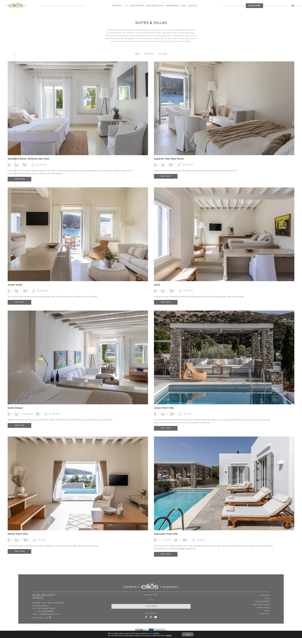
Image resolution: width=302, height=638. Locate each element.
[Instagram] (151, 617)
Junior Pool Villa (164, 408)
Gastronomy (137, 6)
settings (169, 635)
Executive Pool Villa (166, 534)
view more (19, 179)
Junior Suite (15, 285)
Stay (125, 6)
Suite (157, 285)
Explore (116, 6)
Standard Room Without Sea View (28, 159)
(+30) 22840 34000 (45, 608)
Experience (172, 6)
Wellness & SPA (155, 6)
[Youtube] (156, 617)
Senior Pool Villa (18, 534)
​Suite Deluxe (15, 408)
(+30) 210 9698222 (43, 611)
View (183, 6)
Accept (187, 634)
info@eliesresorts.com (49, 614)
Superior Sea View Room (169, 159)
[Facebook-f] (146, 617)
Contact (193, 6)
